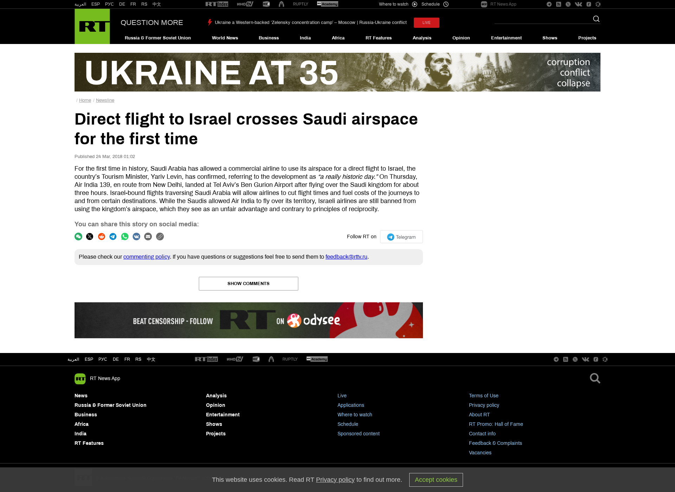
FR (133, 4)
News (81, 395)
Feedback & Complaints (495, 443)
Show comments (248, 283)
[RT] (217, 4)
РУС (109, 4)
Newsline (105, 100)
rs (138, 359)
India (305, 38)
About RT (479, 414)
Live (342, 395)
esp (89, 359)
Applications (351, 405)
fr (127, 359)
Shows (549, 38)
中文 (157, 4)
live (427, 23)
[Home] (92, 26)
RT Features (379, 38)
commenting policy (146, 257)
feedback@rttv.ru (346, 257)
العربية (80, 4)
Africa (338, 38)
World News (225, 38)
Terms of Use (484, 395)
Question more (152, 22)
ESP (95, 4)
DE (122, 4)
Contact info (482, 433)
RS (144, 4)
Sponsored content (359, 433)
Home (85, 100)
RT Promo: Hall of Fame (496, 424)
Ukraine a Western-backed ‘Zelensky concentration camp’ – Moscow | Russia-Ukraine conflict (311, 22)
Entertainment (506, 38)
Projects (587, 38)
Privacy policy (484, 405)
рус (102, 359)
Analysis (422, 38)
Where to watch (355, 414)
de (116, 359)
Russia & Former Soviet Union (158, 38)
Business (269, 38)
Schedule (348, 424)
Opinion (461, 38)
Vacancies (480, 452)
